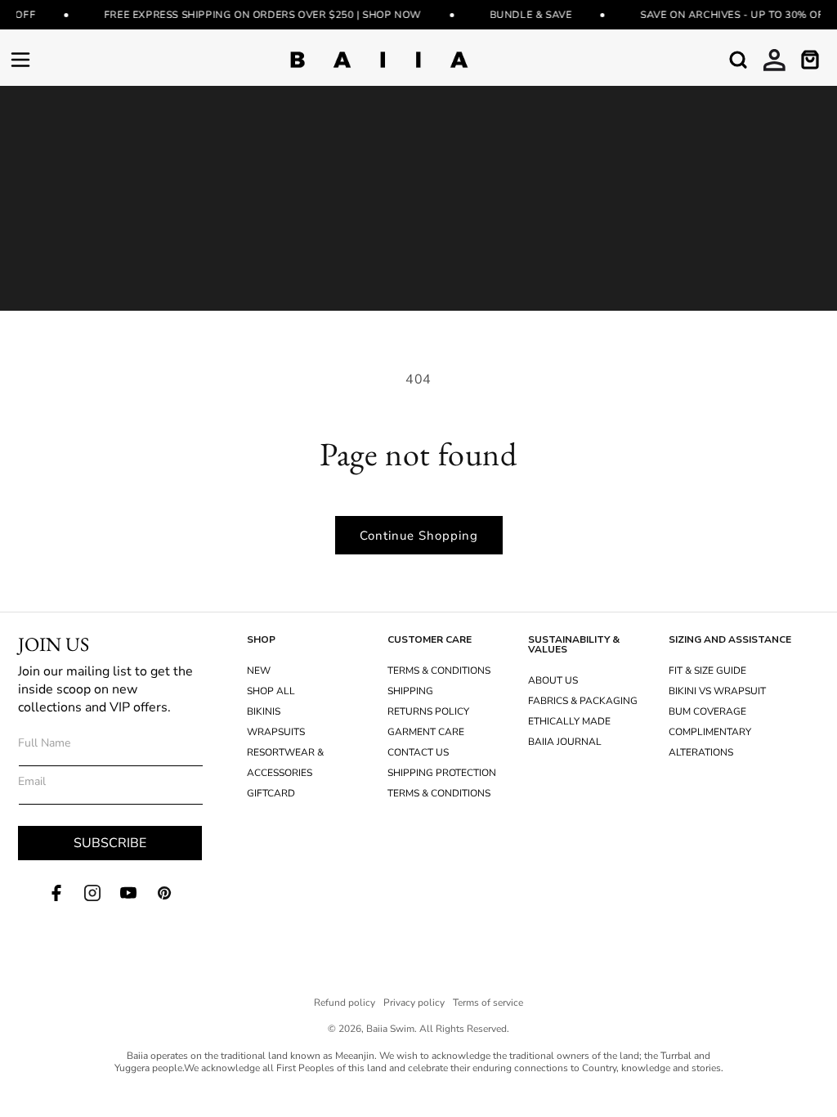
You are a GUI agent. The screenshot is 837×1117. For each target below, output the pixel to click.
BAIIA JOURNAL (565, 741)
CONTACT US (418, 752)
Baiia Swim (390, 1028)
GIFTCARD (271, 793)
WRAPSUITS (276, 731)
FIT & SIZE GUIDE (707, 670)
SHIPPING (410, 691)
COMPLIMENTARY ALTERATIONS (710, 742)
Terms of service (488, 1002)
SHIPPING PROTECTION (441, 772)
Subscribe (110, 843)
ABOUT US (553, 680)
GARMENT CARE (425, 731)
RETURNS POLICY (428, 711)
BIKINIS (263, 711)
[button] (20, 60)
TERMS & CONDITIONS (438, 670)
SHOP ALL (271, 691)
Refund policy (344, 1002)
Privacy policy (414, 1002)
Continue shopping (419, 535)
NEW (259, 670)
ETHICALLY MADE (569, 721)
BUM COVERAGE (707, 711)
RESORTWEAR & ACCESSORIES (285, 762)
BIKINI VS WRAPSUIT (717, 691)
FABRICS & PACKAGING (583, 700)
